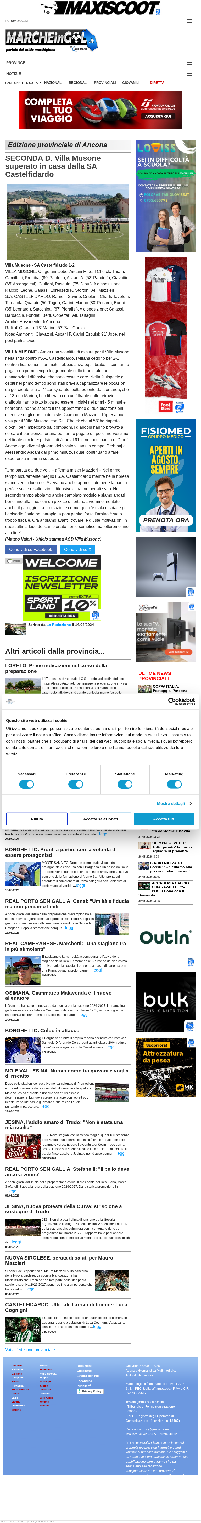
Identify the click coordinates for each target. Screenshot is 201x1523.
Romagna (18, 1385)
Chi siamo (84, 1371)
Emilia (16, 1381)
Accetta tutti (164, 819)
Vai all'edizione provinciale (30, 1350)
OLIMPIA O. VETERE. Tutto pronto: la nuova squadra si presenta (172, 847)
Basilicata (18, 1369)
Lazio (15, 1397)
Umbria (44, 1401)
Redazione (84, 1366)
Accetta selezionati (100, 819)
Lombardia (18, 1405)
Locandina (84, 1381)
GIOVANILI (130, 83)
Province (22, 63)
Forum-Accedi (23, 20)
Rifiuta (37, 819)
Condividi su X (77, 549)
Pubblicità (84, 1386)
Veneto (44, 1405)
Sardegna (46, 1381)
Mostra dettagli (171, 803)
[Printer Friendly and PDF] (14, 560)
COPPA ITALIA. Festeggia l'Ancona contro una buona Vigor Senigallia (162, 692)
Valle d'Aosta (48, 1373)
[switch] (75, 784)
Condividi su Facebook (31, 549)
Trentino (45, 1393)
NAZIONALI (53, 83)
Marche (16, 1409)
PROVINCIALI (105, 83)
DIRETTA (157, 83)
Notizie (20, 74)
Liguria (16, 1401)
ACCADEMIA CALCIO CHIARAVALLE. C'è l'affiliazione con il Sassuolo (163, 889)
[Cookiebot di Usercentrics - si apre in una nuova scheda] (172, 701)
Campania (18, 1377)
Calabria (17, 1373)
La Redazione (59, 625)
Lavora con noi (88, 1376)
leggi (103, 834)
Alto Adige (46, 1397)
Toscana (45, 1389)
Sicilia (44, 1385)
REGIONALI (78, 83)
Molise (44, 1365)
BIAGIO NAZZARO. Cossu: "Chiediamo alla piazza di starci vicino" (171, 867)
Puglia (44, 1377)
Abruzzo (17, 1365)
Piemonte (46, 1369)
